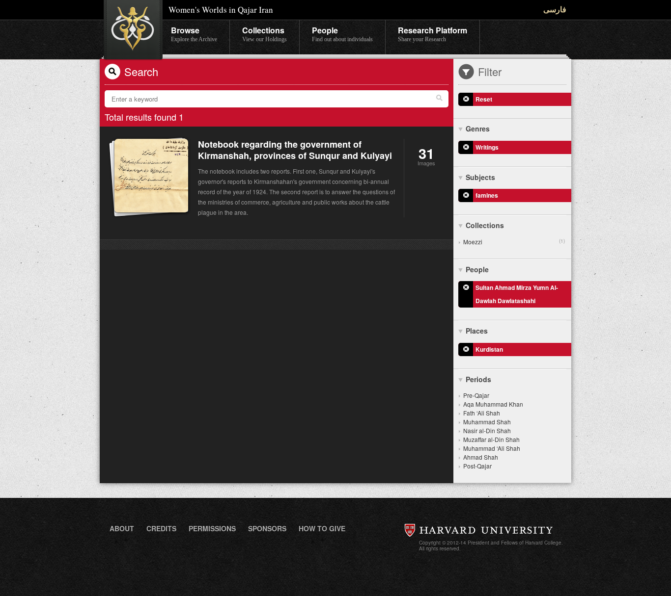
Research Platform (432, 34)
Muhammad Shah (487, 421)
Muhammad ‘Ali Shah (491, 448)
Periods (478, 379)
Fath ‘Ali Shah (481, 413)
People (342, 34)
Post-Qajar (477, 466)
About (122, 528)
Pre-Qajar (476, 395)
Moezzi (514, 241)
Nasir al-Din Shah (487, 430)
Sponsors (267, 528)
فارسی (554, 9)
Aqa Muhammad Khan (493, 404)
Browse (194, 34)
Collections (264, 34)
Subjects (480, 177)
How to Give (322, 528)
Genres (478, 128)
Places (477, 331)
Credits (161, 528)
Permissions (212, 528)
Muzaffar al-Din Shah (491, 439)
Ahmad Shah (480, 457)
